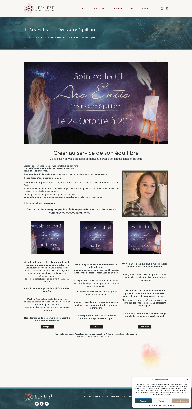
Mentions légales (168, 405)
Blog (51, 38)
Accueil (85, 8)
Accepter (143, 401)
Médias (145, 8)
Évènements (62, 38)
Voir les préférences (180, 401)
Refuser (162, 401)
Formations (118, 8)
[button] (187, 379)
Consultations (100, 8)
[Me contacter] (167, 8)
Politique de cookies (155, 405)
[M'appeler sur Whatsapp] (37, 404)
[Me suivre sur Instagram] (162, 8)
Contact (132, 8)
